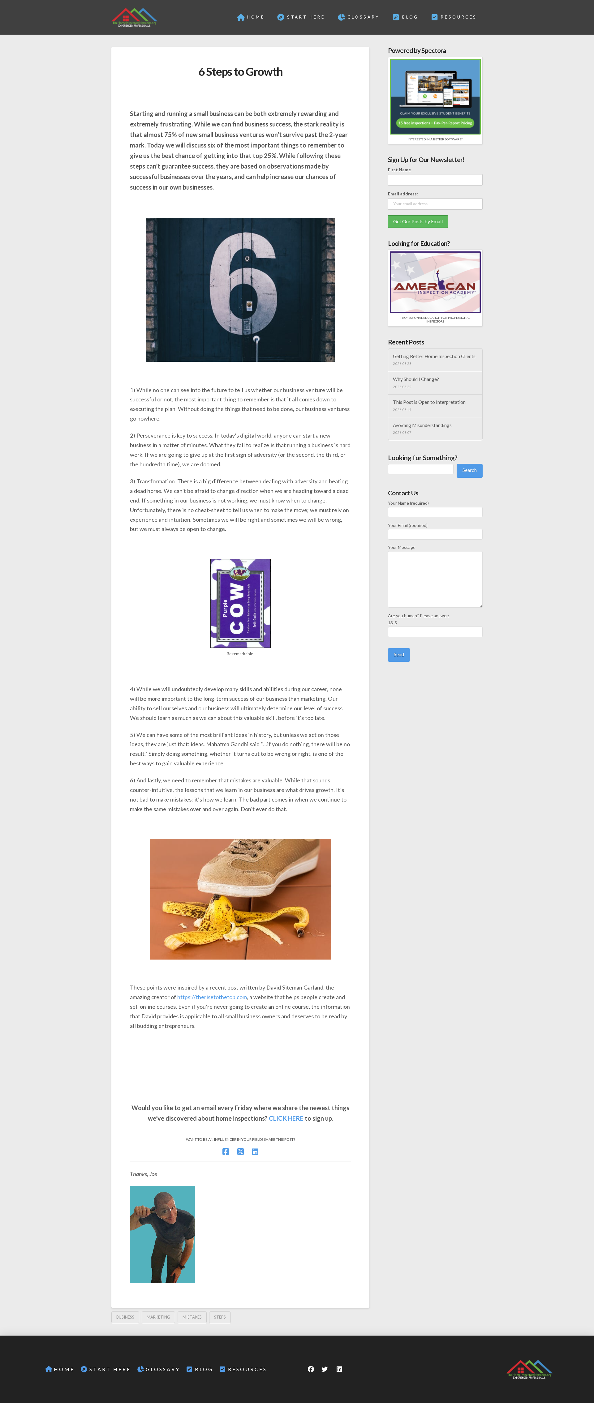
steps (220, 1317)
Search (470, 470)
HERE (295, 1118)
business (125, 1317)
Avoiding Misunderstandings (422, 425)
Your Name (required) (408, 503)
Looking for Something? (423, 457)
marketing (158, 1317)
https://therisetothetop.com (212, 997)
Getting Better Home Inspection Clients (434, 356)
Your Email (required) (408, 525)
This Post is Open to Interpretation (429, 402)
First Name (399, 169)
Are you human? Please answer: (418, 619)
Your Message (401, 547)
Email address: (403, 193)
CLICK (278, 1118)
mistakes (192, 1317)
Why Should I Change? (416, 379)
